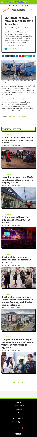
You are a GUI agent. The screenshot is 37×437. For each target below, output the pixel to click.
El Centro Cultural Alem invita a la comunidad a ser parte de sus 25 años (17, 140)
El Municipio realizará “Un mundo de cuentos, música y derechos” (15, 220)
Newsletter (18, 409)
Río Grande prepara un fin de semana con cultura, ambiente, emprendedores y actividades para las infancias (17, 301)
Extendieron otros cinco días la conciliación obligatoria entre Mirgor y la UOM (17, 180)
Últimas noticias (18, 406)
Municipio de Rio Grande (17, 117)
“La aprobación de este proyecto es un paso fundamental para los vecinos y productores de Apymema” (18, 343)
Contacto (18, 402)
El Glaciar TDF (12, 49)
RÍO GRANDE (9, 45)
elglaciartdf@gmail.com (18, 422)
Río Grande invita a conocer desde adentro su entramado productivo (16, 260)
